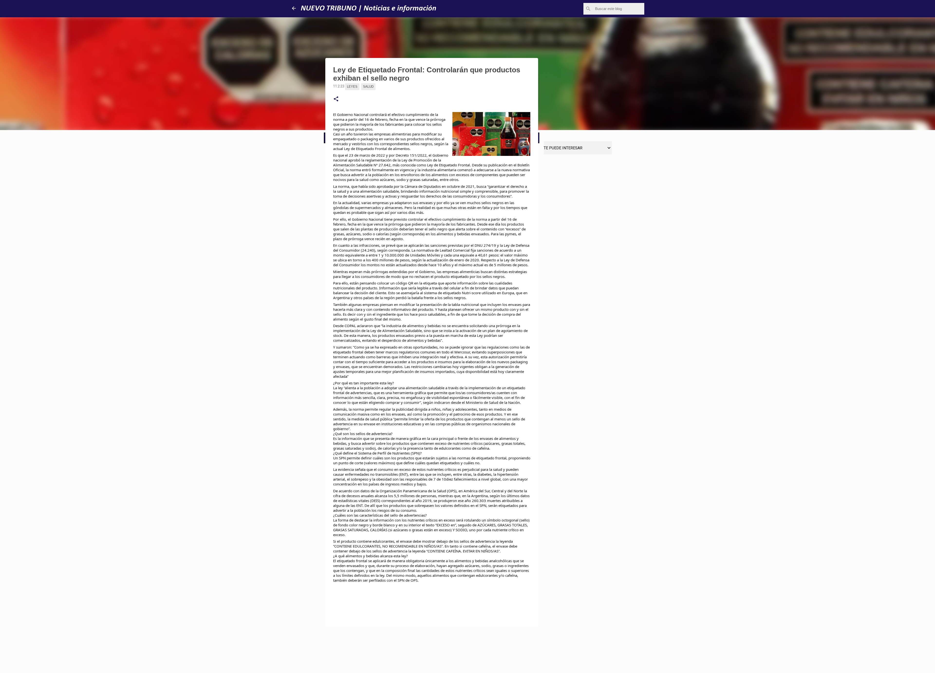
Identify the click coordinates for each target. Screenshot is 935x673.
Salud (368, 86)
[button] (336, 99)
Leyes (352, 86)
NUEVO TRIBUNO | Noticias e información (368, 8)
